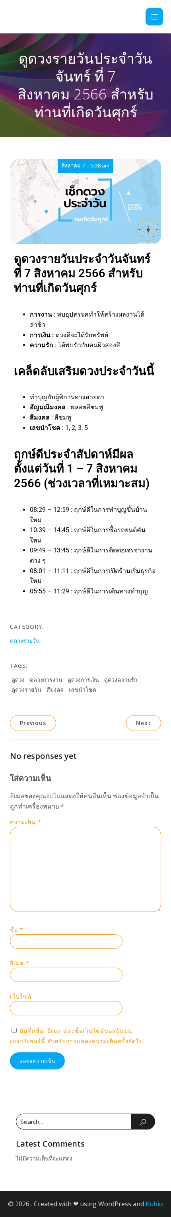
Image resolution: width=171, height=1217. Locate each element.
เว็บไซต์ (20, 996)
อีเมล (19, 963)
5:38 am (100, 165)
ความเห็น (25, 822)
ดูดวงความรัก (120, 679)
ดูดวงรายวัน (25, 640)
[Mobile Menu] (154, 16)
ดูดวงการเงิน (83, 679)
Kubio (154, 1204)
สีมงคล (55, 689)
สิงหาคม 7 (73, 165)
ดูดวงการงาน (46, 679)
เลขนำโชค (82, 689)
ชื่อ (16, 929)
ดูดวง (18, 679)
